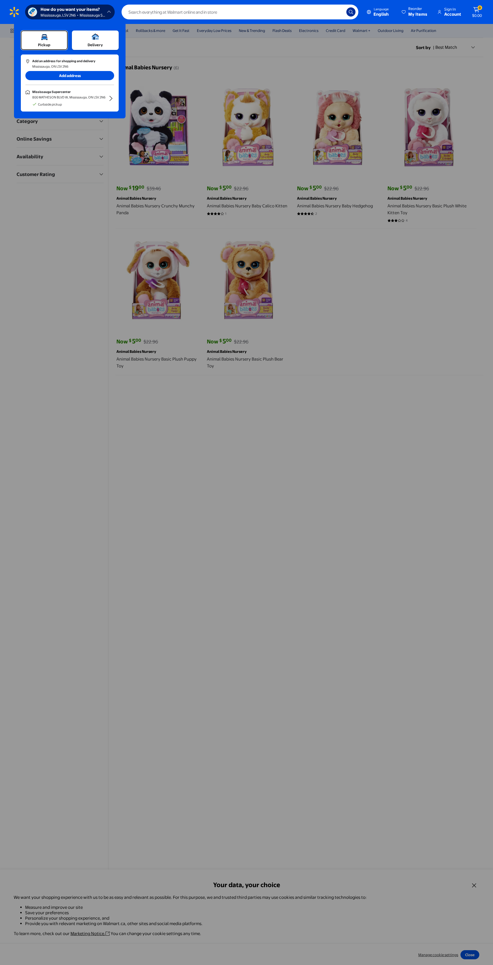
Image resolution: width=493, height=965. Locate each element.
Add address (70, 75)
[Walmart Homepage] (14, 12)
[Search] (350, 12)
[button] (415, 12)
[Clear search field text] (338, 12)
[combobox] (240, 12)
